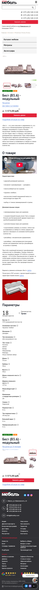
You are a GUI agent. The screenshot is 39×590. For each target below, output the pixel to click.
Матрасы (23, 563)
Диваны (4, 559)
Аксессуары (24, 566)
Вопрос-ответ (25, 543)
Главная (3, 33)
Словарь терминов (8, 546)
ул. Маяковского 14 (24, 26)
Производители (26, 550)
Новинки (23, 568)
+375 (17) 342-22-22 (15, 507)
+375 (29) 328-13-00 (30, 12)
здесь (29, 270)
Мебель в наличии (8, 556)
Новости (5, 541)
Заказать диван (19, 115)
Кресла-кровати (7, 568)
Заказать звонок (20, 22)
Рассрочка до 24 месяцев (11, 447)
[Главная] (9, 4)
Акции (4, 521)
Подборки (5, 550)
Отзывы (23, 528)
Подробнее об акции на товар (13, 120)
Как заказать (25, 524)
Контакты (23, 533)
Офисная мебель (26, 561)
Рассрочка (6, 103)
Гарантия (23, 526)
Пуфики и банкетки (26, 556)
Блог (3, 543)
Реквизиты (24, 531)
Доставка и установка (10, 106)
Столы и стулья (25, 559)
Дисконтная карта (8, 524)
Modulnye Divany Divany (22, 33)
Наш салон (24, 521)
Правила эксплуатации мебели (28, 546)
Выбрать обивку (26, 541)
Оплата (4, 531)
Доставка (5, 528)
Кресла (4, 566)
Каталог (10, 33)
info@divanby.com (13, 515)
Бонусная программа (9, 526)
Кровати (4, 561)
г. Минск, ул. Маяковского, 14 (17, 501)
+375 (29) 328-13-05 (30, 15)
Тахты (4, 563)
